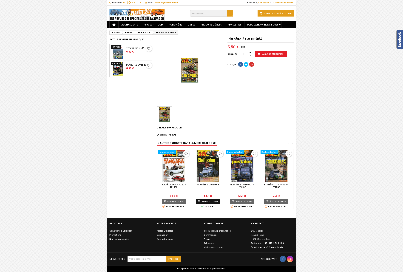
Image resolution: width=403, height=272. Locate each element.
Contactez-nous (165, 239)
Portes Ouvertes (165, 230)
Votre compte (213, 223)
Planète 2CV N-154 (137, 65)
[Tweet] (246, 64)
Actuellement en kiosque (126, 39)
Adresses (209, 243)
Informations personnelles (217, 230)
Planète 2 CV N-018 (208, 184)
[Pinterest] (251, 64)
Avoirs (207, 239)
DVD (160, 24)
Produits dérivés (211, 24)
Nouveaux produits (119, 239)
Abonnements (129, 24)
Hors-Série (175, 24)
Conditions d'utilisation (120, 230)
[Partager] (240, 64)
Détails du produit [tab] (169, 127)
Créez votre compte (283, 2)
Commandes (211, 234)
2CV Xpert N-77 (135, 48)
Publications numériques (262, 24)
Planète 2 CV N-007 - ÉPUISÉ (242, 186)
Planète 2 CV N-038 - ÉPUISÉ (276, 186)
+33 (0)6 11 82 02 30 (132, 2)
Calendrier (162, 234)
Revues (148, 24)
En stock (161, 134)
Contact (257, 223)
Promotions (115, 234)
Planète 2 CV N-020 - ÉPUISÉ (174, 186)
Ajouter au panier (270, 54)
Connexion (263, 2)
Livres (191, 24)
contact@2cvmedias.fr (166, 2)
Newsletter (234, 24)
